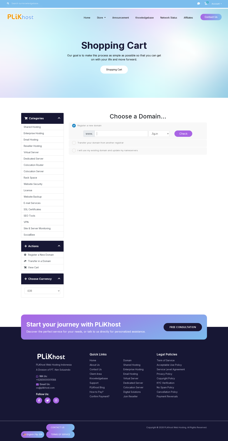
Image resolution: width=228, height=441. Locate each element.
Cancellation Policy (167, 391)
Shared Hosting (32, 126)
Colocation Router (34, 165)
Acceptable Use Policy (169, 364)
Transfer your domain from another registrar (100, 142)
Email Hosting (31, 139)
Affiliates (188, 17)
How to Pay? (96, 391)
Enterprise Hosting (34, 133)
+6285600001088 (46, 379)
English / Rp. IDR (34, 434)
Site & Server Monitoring (37, 228)
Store (100, 17)
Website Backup (33, 196)
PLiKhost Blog (97, 387)
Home (87, 17)
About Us (95, 364)
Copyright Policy (166, 378)
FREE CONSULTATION (183, 327)
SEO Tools (29, 215)
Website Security (33, 184)
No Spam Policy (165, 387)
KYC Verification (165, 382)
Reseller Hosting (33, 145)
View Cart (33, 267)
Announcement (120, 17)
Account (216, 4)
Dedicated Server (33, 158)
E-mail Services (32, 203)
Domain (127, 360)
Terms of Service (60, 434)
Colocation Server (34, 171)
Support (94, 382)
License (28, 190)
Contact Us (211, 17)
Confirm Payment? (99, 396)
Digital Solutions (132, 391)
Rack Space (30, 177)
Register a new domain (89, 125)
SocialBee (29, 234)
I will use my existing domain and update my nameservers (107, 150)
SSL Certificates (32, 209)
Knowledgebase (145, 17)
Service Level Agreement (171, 369)
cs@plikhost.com (45, 387)
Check (183, 133)
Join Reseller (130, 396)
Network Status (168, 17)
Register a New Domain (40, 254)
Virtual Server (31, 152)
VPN (26, 222)
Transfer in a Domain (39, 261)
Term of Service (166, 360)
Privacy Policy (164, 373)
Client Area (96, 373)
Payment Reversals (167, 396)
